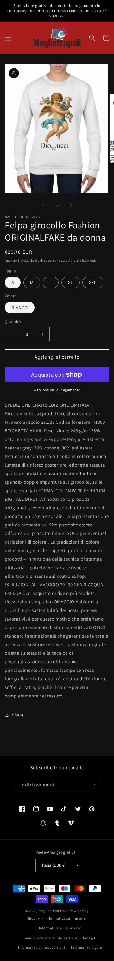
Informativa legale (86, 947)
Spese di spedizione (45, 260)
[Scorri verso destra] (71, 205)
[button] (8, 38)
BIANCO (19, 307)
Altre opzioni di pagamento (57, 389)
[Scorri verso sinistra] (43, 205)
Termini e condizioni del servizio (50, 938)
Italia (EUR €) (54, 865)
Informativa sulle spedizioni (41, 947)
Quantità (13, 321)
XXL (93, 282)
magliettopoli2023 (53, 910)
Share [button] (18, 715)
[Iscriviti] (93, 785)
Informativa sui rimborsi (66, 918)
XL (70, 282)
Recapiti (90, 938)
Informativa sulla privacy (60, 928)
